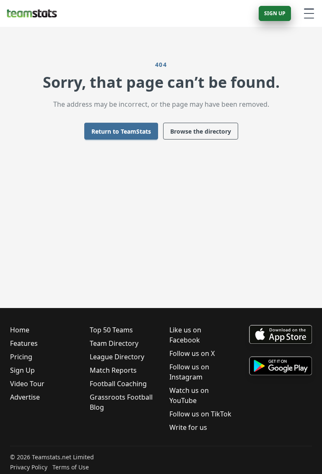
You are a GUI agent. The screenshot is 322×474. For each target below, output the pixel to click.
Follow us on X (192, 353)
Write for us (188, 427)
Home (19, 329)
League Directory (117, 356)
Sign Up (275, 13)
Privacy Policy (28, 467)
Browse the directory (200, 131)
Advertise (25, 397)
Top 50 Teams (111, 329)
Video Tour (27, 383)
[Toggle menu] (309, 13)
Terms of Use (70, 467)
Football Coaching (118, 383)
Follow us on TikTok (200, 414)
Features (24, 343)
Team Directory (114, 343)
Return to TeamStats (121, 131)
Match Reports (113, 370)
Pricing (21, 356)
